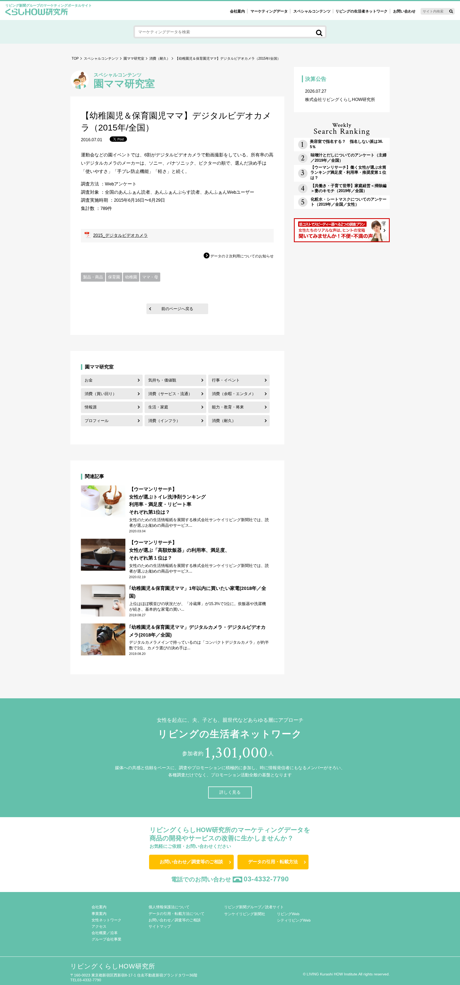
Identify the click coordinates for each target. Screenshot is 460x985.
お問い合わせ (404, 11)
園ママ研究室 (134, 58)
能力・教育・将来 (228, 407)
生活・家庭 (158, 407)
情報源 (91, 407)
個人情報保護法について (169, 907)
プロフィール (97, 420)
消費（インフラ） (164, 420)
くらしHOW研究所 (36, 13)
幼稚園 (131, 277)
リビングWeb (288, 914)
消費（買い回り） (101, 393)
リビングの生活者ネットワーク (361, 11)
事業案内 (99, 913)
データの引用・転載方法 (273, 861)
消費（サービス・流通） (170, 393)
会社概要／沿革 (105, 933)
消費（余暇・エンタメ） (234, 393)
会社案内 (237, 11)
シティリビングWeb (294, 920)
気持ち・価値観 (162, 380)
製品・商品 (93, 277)
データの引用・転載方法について (176, 913)
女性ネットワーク (106, 920)
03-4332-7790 (266, 879)
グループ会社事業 (106, 939)
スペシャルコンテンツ (101, 58)
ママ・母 (150, 277)
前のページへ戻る (177, 308)
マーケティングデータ (269, 11)
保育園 (114, 277)
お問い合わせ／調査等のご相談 (191, 861)
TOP (75, 58)
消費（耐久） (159, 58)
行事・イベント (226, 380)
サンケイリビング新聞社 (244, 914)
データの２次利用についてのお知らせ (242, 256)
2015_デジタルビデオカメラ (120, 235)
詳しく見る (230, 792)
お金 (89, 380)
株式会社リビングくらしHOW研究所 (340, 95)
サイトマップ (160, 926)
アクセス (99, 926)
